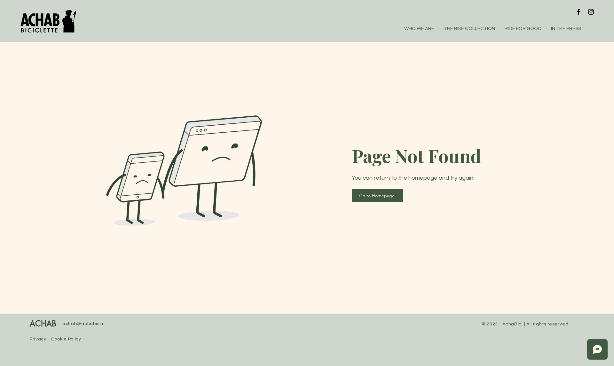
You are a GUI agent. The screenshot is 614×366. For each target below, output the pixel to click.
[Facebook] (578, 12)
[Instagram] (591, 12)
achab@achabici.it (83, 324)
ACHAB (43, 324)
